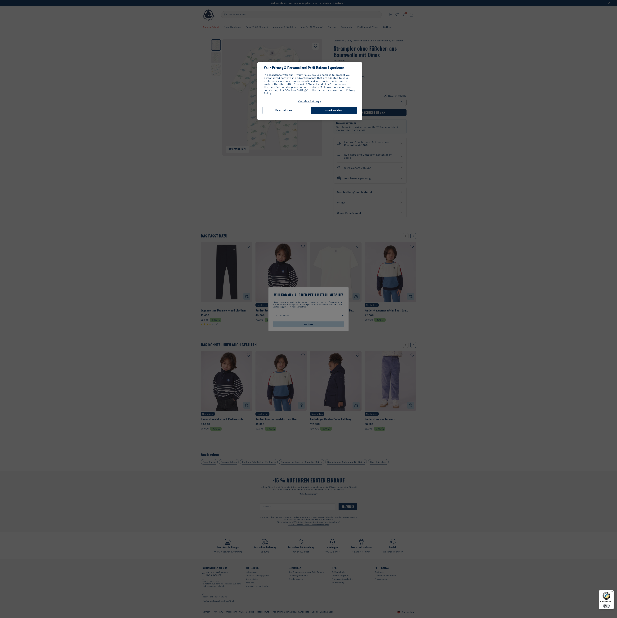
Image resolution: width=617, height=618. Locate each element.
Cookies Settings (309, 101)
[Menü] (612, 592)
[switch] (606, 606)
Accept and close (334, 110)
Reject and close (283, 110)
